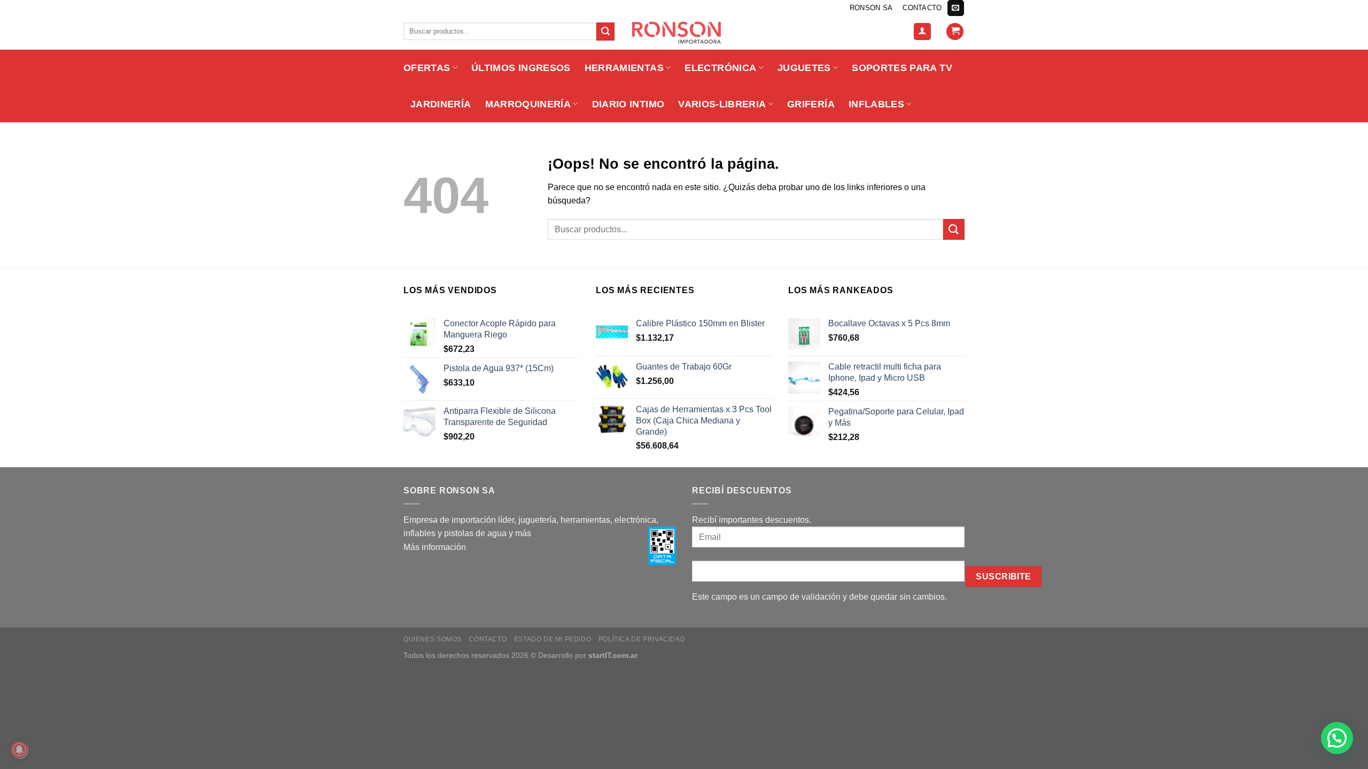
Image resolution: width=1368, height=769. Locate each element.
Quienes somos (432, 639)
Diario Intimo (628, 104)
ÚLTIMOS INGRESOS (521, 67)
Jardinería (440, 104)
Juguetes (804, 67)
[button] (1337, 738)
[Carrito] (954, 32)
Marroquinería (528, 104)
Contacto (922, 8)
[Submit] (605, 31)
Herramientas (624, 67)
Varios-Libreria (722, 104)
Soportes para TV (902, 67)
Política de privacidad (641, 639)
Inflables (876, 104)
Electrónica (720, 67)
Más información (434, 547)
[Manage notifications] (19, 749)
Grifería (811, 104)
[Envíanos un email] (955, 8)
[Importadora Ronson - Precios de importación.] (684, 32)
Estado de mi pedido (553, 639)
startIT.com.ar (613, 655)
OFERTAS (426, 67)
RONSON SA (871, 8)
